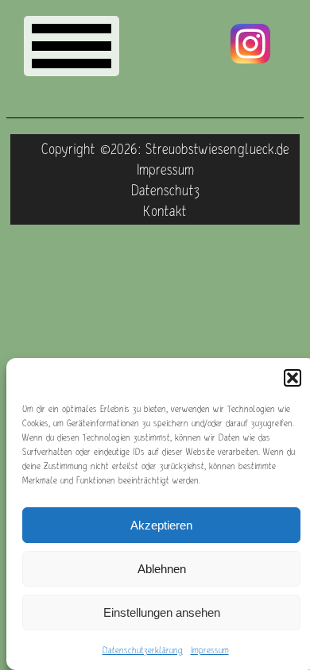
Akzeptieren (161, 525)
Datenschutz (165, 189)
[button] (292, 378)
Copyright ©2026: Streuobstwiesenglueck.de (165, 148)
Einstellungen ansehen (161, 612)
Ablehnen (162, 569)
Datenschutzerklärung (143, 650)
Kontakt (165, 210)
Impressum (210, 650)
